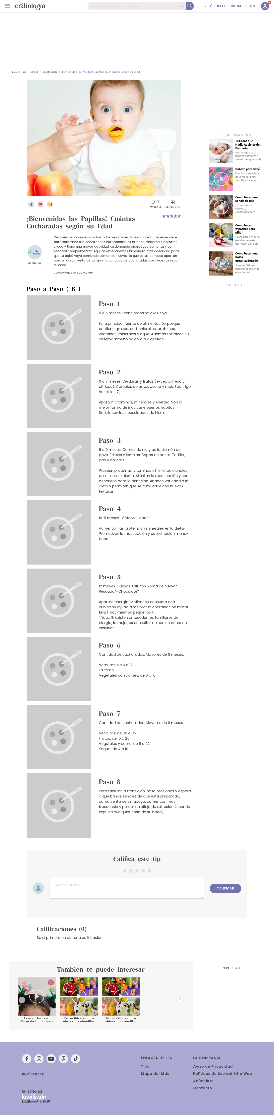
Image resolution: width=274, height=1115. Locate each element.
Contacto (202, 1087)
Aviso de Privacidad (213, 1066)
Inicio (15, 72)
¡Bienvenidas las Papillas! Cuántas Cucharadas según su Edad (100, 72)
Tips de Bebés (50, 72)
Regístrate (33, 1074)
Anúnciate (203, 1080)
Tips (23, 72)
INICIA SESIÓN (243, 6)
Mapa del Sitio (155, 1073)
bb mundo (34, 263)
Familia (34, 72)
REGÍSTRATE (215, 6)
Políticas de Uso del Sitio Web (222, 1073)
